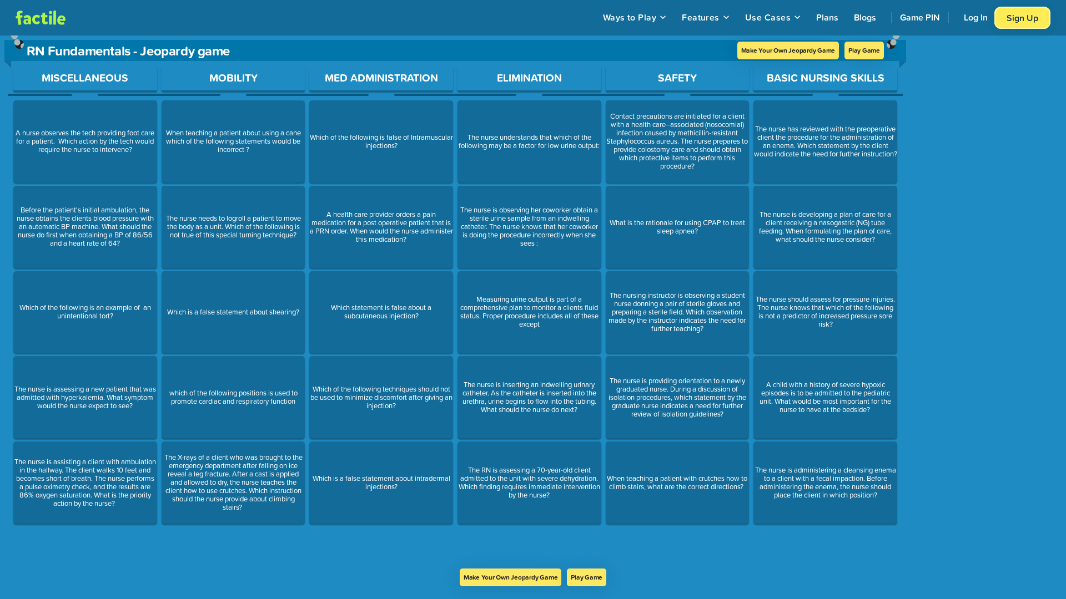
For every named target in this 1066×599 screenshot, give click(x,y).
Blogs (865, 17)
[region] (455, 301)
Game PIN (920, 17)
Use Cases (768, 17)
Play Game (864, 50)
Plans (827, 17)
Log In (976, 17)
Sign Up (1022, 18)
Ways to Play (630, 17)
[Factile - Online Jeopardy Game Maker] (41, 18)
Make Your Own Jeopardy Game (788, 50)
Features (701, 17)
